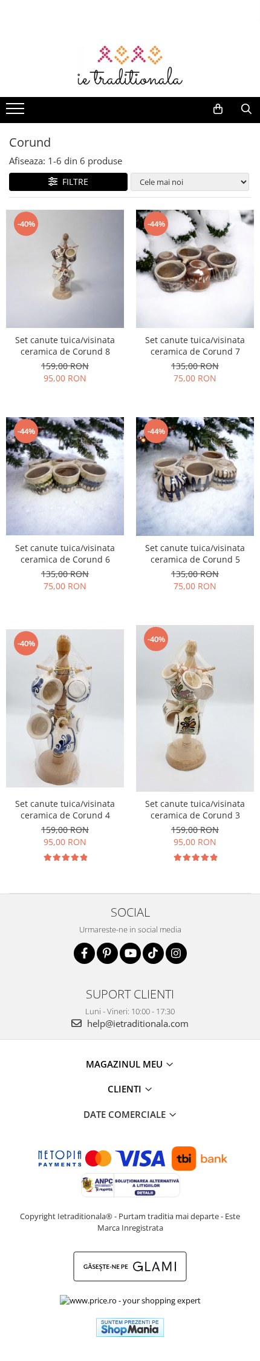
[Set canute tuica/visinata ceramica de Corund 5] (195, 476)
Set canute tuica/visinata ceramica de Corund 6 (65, 553)
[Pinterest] (107, 953)
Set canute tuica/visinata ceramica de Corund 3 (195, 809)
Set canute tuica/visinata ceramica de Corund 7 (195, 345)
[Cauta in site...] (246, 109)
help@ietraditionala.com (137, 1023)
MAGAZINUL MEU (125, 1064)
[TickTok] (153, 953)
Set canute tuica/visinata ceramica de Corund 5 (195, 553)
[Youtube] (130, 953)
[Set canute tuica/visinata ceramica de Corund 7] (195, 269)
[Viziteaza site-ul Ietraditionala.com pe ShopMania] (130, 1327)
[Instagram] (176, 953)
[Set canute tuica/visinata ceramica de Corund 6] (65, 476)
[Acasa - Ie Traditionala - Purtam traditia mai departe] (130, 66)
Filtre (72, 181)
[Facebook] (84, 953)
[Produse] (16, 112)
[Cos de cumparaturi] (218, 109)
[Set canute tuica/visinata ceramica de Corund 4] (65, 708)
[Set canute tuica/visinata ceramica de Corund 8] (65, 269)
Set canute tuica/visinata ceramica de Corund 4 (65, 809)
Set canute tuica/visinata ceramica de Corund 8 (65, 345)
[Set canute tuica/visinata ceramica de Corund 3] (195, 708)
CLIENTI (126, 1089)
